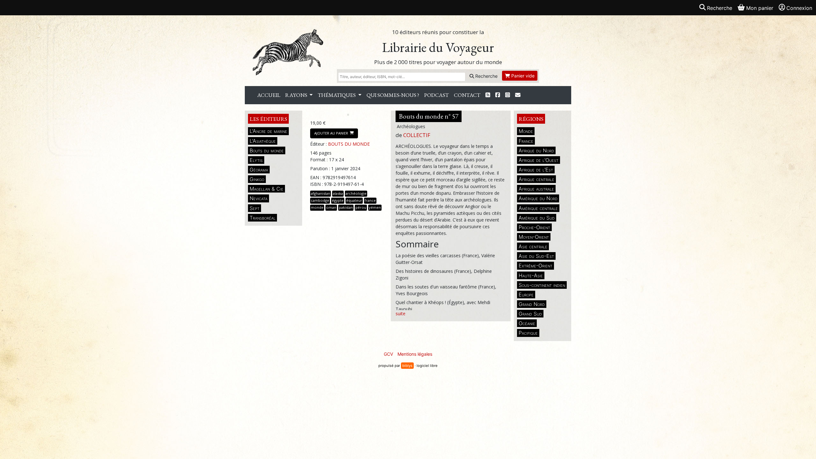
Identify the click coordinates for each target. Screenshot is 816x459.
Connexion (799, 8)
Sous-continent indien (542, 285)
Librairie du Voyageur (438, 47)
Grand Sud (530, 313)
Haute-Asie (531, 275)
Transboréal (262, 218)
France (526, 141)
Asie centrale (533, 246)
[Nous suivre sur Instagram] (508, 95)
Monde (526, 131)
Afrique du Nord (536, 150)
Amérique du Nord (538, 198)
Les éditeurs (268, 118)
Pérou (360, 207)
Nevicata (258, 198)
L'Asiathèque (263, 141)
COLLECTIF (416, 135)
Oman (331, 207)
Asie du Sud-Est (536, 256)
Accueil (268, 94)
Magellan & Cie (266, 189)
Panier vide (522, 75)
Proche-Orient (534, 227)
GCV (388, 354)
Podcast (436, 94)
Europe (526, 294)
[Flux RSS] (488, 95)
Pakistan (346, 207)
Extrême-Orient (535, 265)
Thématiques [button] (337, 94)
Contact (467, 94)
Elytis (256, 160)
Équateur (354, 200)
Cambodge (320, 200)
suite (400, 313)
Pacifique (528, 333)
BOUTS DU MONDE (349, 144)
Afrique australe (536, 189)
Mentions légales (414, 354)
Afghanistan (320, 193)
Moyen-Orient (534, 237)
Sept (254, 208)
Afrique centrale (536, 179)
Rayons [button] (296, 94)
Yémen (375, 207)
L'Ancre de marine (268, 131)
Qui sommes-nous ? (393, 94)
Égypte (338, 200)
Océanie (527, 323)
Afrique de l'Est (536, 169)
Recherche (486, 76)
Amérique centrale (538, 208)
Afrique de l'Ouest (538, 160)
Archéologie (356, 193)
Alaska (338, 193)
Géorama (259, 169)
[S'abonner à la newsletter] (518, 95)
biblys (407, 365)
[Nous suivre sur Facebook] (498, 95)
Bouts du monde (267, 150)
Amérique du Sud (537, 218)
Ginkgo (257, 179)
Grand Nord (532, 304)
